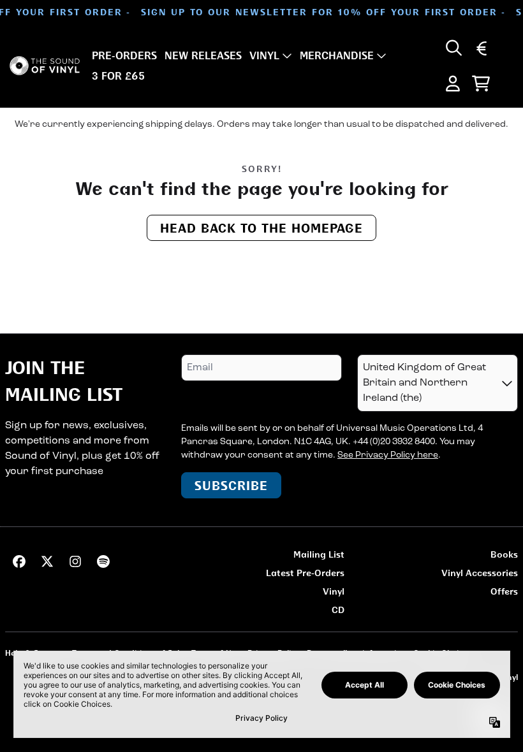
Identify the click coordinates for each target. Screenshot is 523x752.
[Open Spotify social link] (103, 561)
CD (338, 609)
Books (504, 554)
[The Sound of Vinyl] (44, 66)
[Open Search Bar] (453, 48)
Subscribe (231, 485)
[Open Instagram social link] (75, 561)
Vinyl (333, 591)
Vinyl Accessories (479, 572)
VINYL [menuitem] (264, 55)
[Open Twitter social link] (47, 561)
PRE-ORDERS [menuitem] (124, 55)
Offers (504, 591)
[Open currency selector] (481, 48)
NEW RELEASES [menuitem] (203, 55)
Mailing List (318, 554)
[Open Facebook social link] (19, 561)
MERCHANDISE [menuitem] (337, 55)
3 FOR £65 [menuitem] (118, 75)
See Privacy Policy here (387, 455)
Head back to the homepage (261, 228)
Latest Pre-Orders (305, 572)
